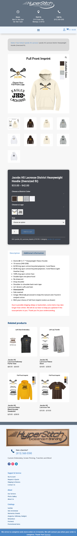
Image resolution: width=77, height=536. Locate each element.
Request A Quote (13, 479)
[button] (66, 57)
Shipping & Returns (14, 482)
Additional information (34, 253)
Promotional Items (14, 524)
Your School (20, 43)
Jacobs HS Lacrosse (31, 43)
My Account (12, 477)
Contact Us (11, 485)
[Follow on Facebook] (9, 464)
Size (13, 218)
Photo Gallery (12, 496)
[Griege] (20, 198)
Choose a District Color (21, 191)
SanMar (10, 508)
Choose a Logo (18, 205)
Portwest (11, 521)
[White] (32, 198)
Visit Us (38, 17)
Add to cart (28, 232)
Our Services (12, 494)
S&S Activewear (13, 511)
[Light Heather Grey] (26, 198)
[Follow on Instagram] (12, 464)
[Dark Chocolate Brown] (14, 198)
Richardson (11, 519)
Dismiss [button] (47, 534)
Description (15, 253)
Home (13, 43)
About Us (11, 499)
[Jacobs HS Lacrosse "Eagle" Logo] (14, 212)
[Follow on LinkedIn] (16, 464)
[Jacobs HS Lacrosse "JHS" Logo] (20, 212)
